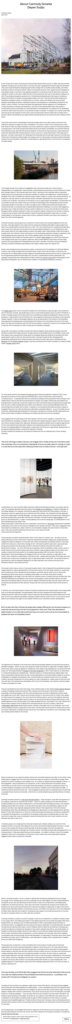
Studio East (8, 311)
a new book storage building (30, 800)
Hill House (51, 524)
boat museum (58, 517)
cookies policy (14, 1018)
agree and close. (25, 1018)
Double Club (11, 343)
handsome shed (6, 576)
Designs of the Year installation (33, 671)
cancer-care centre (49, 258)
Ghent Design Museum (62, 689)
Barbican (4, 341)
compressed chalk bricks (9, 705)
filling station (46, 237)
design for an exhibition (44, 509)
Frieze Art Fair (32, 394)
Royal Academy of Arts (20, 341)
